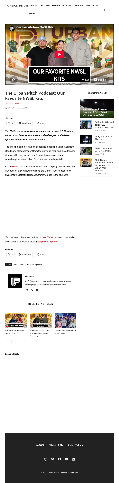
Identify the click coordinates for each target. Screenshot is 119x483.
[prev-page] (7, 342)
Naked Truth (92, 5)
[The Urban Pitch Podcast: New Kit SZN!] (16, 320)
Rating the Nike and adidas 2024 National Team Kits (104, 125)
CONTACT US (75, 444)
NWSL (15, 166)
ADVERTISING (56, 444)
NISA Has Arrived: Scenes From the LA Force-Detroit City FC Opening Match (95, 112)
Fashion (56, 5)
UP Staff (11, 108)
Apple (41, 241)
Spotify (54, 241)
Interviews (67, 5)
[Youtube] (38, 290)
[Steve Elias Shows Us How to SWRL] (86, 151)
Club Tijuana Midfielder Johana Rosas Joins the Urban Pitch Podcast (104, 165)
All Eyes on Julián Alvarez (103, 138)
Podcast (79, 5)
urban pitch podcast (35, 264)
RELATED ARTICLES (40, 304)
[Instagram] (27, 290)
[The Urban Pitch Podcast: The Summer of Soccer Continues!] (41, 320)
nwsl (22, 264)
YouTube (48, 237)
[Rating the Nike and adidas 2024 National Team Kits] (86, 124)
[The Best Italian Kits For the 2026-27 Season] (65, 320)
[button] (104, 10)
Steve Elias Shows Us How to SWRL (103, 149)
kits (15, 264)
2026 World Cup (36, 5)
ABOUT (40, 444)
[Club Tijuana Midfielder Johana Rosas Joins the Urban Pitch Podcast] (86, 162)
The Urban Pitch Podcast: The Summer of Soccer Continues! (40, 333)
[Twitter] (32, 290)
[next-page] (11, 342)
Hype (47, 5)
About (32, 14)
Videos (16, 103)
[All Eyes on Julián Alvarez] (86, 139)
